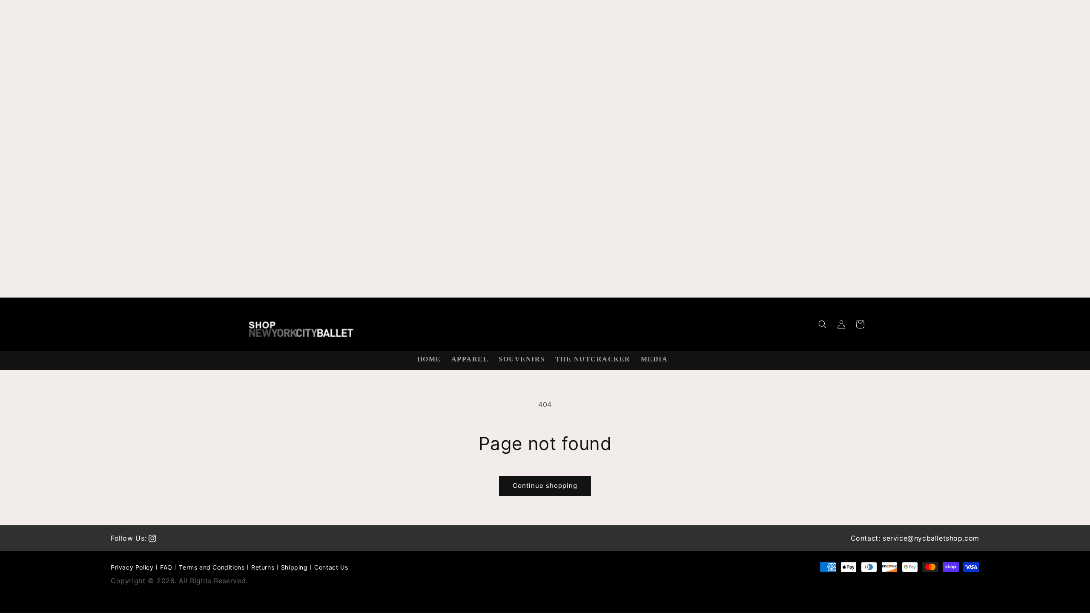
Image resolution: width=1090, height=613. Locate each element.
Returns (262, 567)
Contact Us (331, 567)
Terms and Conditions (211, 567)
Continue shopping (545, 485)
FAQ (166, 567)
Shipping (294, 567)
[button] (822, 324)
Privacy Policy (132, 567)
